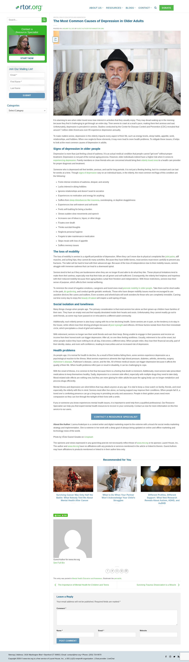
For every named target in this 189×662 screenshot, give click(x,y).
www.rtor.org (142, 443)
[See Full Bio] (66, 563)
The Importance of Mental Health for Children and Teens (83, 585)
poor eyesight (116, 325)
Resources (113, 8)
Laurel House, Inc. (56, 659)
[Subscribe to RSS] (179, 657)
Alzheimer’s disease (62, 362)
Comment (61, 608)
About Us (95, 8)
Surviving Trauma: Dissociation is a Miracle (157, 585)
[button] (155, 7)
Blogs (130, 8)
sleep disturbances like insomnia (84, 200)
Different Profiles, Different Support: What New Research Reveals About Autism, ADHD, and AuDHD (162, 499)
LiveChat (110, 659)
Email (101, 630)
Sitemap (11, 655)
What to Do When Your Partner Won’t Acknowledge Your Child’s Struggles (118, 498)
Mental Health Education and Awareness (69, 17)
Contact (144, 8)
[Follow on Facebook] (166, 657)
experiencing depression (64, 160)
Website (143, 630)
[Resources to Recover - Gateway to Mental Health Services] (28, 8)
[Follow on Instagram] (170, 657)
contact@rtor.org (74, 655)
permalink (117, 578)
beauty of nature (89, 298)
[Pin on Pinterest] (122, 571)
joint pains (170, 256)
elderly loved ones (149, 160)
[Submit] (44, 19)
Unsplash (88, 437)
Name (60, 630)
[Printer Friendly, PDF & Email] (60, 515)
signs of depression (88, 173)
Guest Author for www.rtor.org (90, 28)
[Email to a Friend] (117, 571)
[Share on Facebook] (108, 571)
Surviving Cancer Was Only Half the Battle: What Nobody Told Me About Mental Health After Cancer (74, 498)
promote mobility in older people (137, 288)
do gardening (70, 291)
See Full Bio (59, 563)
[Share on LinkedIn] (126, 571)
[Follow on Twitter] (174, 657)
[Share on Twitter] (112, 571)
